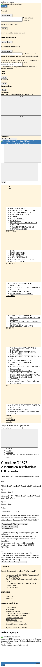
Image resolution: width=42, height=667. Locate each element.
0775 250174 (14, 577)
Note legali (10, 609)
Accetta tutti (9, 526)
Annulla (4, 139)
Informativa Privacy (13, 611)
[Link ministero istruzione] (11, 4)
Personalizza (6, 524)
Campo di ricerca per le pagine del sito (15, 426)
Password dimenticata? (9, 24)
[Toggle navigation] (19, 172)
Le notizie (9, 453)
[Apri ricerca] (22, 153)
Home (8, 449)
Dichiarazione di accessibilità (16, 616)
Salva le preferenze (19, 562)
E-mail (25, 54)
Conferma (12, 139)
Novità (8, 451)
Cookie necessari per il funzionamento (15, 553)
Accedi (4, 6)
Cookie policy (11, 607)
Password (26, 20)
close (3, 182)
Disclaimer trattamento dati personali (14, 645)
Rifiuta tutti (20, 524)
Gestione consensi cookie (15, 622)
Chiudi (4, 77)
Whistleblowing (11, 620)
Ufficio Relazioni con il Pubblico (18, 613)
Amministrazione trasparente (16, 624)
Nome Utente (28, 18)
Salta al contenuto (7, 2)
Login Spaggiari (22, 62)
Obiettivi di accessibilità (14, 618)
